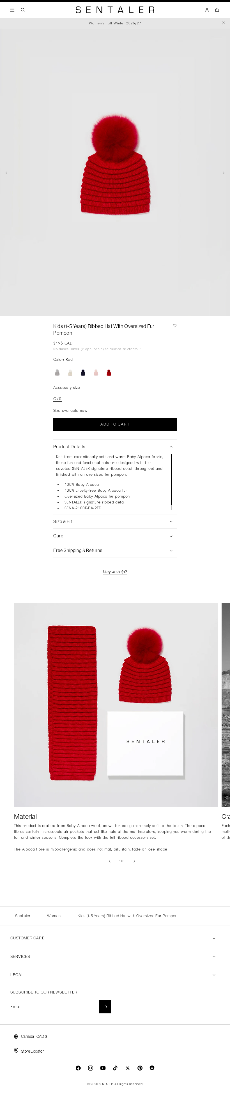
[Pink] (96, 371)
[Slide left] (6, 173)
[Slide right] (224, 173)
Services (20, 956)
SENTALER (106, 1084)
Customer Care (27, 938)
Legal (17, 974)
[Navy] (83, 371)
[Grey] (57, 371)
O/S (57, 398)
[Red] (109, 371)
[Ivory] (70, 371)
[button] (12, 10)
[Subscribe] (105, 1006)
